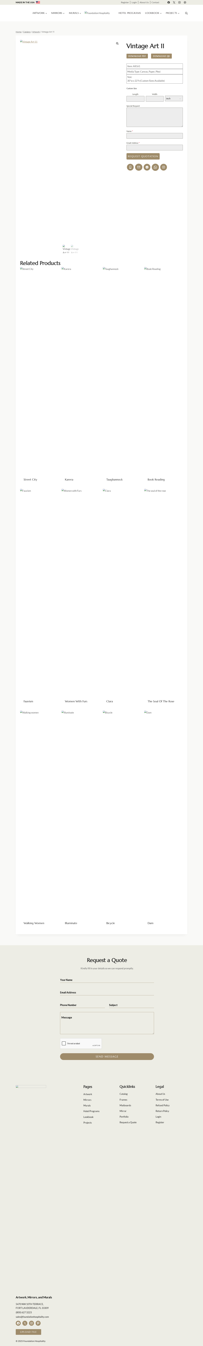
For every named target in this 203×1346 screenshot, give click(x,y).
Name (129, 131)
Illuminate (71, 923)
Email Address (132, 143)
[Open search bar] (186, 13)
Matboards (125, 1105)
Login (134, 2)
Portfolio (124, 1116)
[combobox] (174, 98)
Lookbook (88, 1116)
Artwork (87, 1094)
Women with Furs (76, 701)
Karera (69, 479)
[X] (174, 2)
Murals (87, 1105)
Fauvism (28, 701)
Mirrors (87, 1099)
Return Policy (162, 1111)
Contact (155, 2)
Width (154, 94)
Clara (109, 701)
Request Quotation (143, 156)
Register (125, 2)
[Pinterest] (185, 2)
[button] (117, 43)
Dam (150, 923)
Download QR (161, 56)
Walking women (34, 923)
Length (135, 94)
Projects (87, 1122)
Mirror (123, 1111)
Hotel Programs (130, 13)
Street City (30, 479)
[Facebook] (168, 2)
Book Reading (156, 479)
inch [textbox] (168, 98)
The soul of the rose (161, 701)
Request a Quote (128, 1122)
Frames (123, 1099)
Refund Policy (163, 1105)
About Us (144, 2)
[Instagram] (179, 2)
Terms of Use (162, 1099)
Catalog (124, 1093)
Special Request (133, 106)
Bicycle (110, 923)
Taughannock (114, 479)
